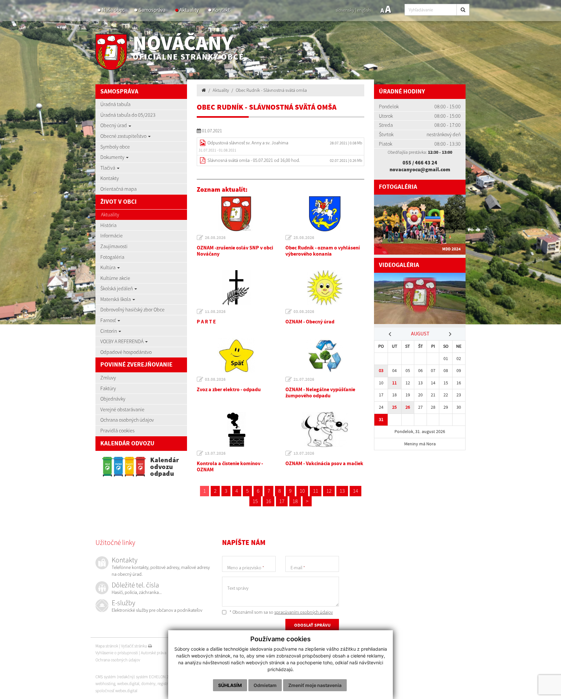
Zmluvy (108, 377)
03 (381, 371)
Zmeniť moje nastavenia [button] (315, 685)
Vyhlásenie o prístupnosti (116, 653)
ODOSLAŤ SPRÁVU (312, 625)
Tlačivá (108, 167)
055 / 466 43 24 (420, 162)
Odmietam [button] (265, 685)
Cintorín (109, 331)
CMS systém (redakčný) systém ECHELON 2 (131, 677)
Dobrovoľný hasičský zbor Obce (132, 309)
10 (302, 490)
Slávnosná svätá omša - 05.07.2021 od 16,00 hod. (253, 160)
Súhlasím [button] (230, 685)
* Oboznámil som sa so (281, 612)
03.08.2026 (303, 312)
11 (315, 490)
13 (342, 490)
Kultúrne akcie (115, 278)
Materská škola (116, 299)
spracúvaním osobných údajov (303, 612)
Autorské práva (153, 653)
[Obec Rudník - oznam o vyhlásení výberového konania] (324, 213)
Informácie (111, 235)
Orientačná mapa (118, 189)
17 (281, 501)
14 (355, 490)
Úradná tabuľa (115, 104)
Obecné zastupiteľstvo (123, 136)
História (108, 225)
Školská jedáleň (117, 288)
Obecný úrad (114, 125)
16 (268, 501)
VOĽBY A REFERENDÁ (122, 341)
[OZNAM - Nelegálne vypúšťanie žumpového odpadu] (324, 355)
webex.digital (128, 683)
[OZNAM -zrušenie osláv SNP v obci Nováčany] (236, 213)
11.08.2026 (215, 312)
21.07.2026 (303, 379)
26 (407, 407)
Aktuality (189, 9)
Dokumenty (112, 157)
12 (328, 490)
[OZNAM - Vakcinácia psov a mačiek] (324, 429)
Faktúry (108, 388)
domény (148, 683)
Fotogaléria (112, 257)
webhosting (105, 683)
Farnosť (108, 320)
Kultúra (108, 267)
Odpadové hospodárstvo (126, 352)
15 (255, 501)
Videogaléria (399, 265)
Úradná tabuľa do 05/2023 (128, 115)
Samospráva (152, 9)
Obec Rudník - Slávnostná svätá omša (271, 90)
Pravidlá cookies (117, 430)
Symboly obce (115, 146)
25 (394, 407)
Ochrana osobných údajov (127, 419)
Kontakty (109, 178)
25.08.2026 (303, 238)
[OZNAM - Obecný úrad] (324, 287)
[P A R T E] (236, 287)
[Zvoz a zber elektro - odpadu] (236, 355)
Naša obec (113, 9)
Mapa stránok (106, 646)
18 (295, 501)
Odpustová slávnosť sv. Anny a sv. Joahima (247, 143)
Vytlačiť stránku (134, 646)
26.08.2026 (215, 238)
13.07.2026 (215, 453)
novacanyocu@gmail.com (420, 169)
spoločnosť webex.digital (116, 690)
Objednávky (112, 398)
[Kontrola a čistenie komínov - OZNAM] (236, 429)
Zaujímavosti (114, 246)
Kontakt (221, 9)
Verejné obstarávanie (122, 409)
